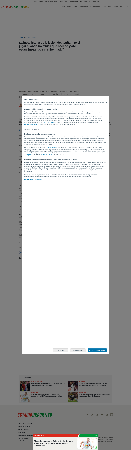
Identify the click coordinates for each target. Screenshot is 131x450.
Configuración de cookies (32, 124)
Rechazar (60, 350)
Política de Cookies (49, 122)
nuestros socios (52, 147)
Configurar (78, 350)
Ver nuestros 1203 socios (33, 179)
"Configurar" (28, 155)
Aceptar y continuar (97, 350)
